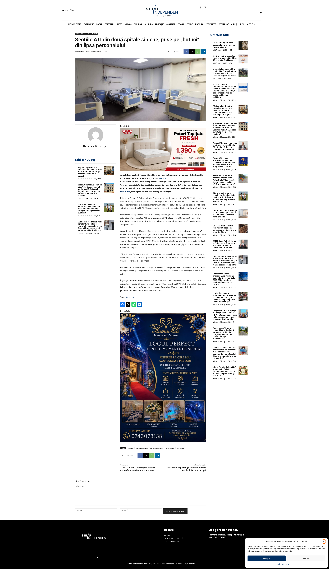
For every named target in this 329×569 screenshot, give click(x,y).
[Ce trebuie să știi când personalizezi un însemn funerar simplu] (243, 45)
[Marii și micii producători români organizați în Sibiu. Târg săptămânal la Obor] (243, 58)
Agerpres (163, 178)
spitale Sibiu (170, 448)
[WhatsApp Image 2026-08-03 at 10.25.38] (163, 149)
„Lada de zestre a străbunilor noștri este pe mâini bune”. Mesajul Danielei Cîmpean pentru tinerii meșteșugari (224, 297)
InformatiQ (191, 563)
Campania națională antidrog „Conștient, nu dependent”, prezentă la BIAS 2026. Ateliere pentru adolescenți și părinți (224, 279)
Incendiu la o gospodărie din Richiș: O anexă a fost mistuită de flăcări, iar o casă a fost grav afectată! (224, 72)
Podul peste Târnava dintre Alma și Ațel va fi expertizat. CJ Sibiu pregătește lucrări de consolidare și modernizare (223, 333)
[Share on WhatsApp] (133, 304)
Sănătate (94, 34)
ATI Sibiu (131, 448)
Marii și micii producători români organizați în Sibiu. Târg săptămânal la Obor (225, 58)
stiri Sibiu (180, 448)
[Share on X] (128, 304)
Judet (87, 34)
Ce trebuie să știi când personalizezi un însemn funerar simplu (224, 45)
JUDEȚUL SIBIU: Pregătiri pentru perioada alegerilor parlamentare (137, 469)
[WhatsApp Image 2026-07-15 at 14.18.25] (163, 377)
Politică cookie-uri (283, 564)
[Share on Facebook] (122, 304)
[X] (192, 51)
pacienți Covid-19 (142, 448)
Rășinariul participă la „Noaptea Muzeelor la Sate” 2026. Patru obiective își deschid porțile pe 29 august (90, 171)
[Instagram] (205, 7)
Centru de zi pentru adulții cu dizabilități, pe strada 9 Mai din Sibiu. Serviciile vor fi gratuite (225, 213)
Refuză (306, 558)
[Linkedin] (203, 51)
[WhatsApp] (197, 51)
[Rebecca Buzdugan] (95, 135)
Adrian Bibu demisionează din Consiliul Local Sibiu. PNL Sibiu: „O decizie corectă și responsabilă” (225, 146)
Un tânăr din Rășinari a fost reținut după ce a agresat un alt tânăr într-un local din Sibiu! (225, 229)
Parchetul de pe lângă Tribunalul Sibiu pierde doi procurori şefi (186, 469)
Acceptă (266, 558)
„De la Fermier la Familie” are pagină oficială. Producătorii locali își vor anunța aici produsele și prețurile (224, 371)
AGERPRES (125, 191)
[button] (324, 541)
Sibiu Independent (156, 448)
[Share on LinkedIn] (139, 304)
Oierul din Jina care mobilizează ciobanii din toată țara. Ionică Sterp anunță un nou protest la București (89, 208)
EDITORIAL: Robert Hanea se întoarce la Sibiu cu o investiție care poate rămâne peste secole (224, 244)
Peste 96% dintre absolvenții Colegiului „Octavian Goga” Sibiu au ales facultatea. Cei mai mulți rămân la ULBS (224, 162)
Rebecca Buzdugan (95, 146)
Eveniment (79, 34)
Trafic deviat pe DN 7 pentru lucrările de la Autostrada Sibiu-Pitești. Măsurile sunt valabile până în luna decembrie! (224, 180)
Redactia (80, 51)
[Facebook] (200, 7)
